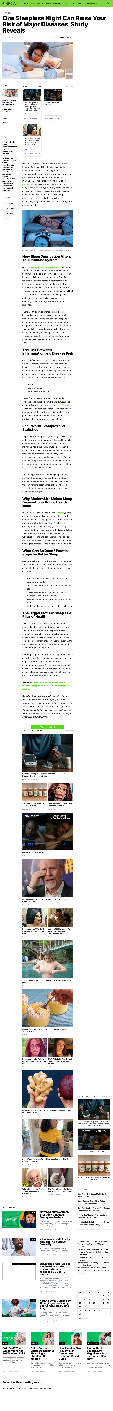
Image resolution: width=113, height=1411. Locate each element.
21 (99, 1307)
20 (94, 1307)
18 (85, 1307)
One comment (8, 37)
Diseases (48, 3)
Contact (50, 1388)
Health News (57, 3)
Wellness (32, 3)
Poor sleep (67, 405)
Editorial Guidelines (8, 1388)
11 (84, 1303)
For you (80, 3)
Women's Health (93, 1344)
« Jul (79, 1322)
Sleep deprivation (8, 165)
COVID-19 (16, 1264)
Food (74, 3)
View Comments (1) (47, 727)
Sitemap (43, 1388)
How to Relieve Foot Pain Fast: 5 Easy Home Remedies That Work (9, 102)
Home (26, 3)
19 (89, 1307)
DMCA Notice (21, 1388)
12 (89, 1303)
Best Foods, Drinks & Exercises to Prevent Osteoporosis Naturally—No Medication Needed (45, 685)
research (60, 513)
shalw (4, 123)
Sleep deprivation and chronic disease (8, 174)
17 (80, 1307)
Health (39, 3)
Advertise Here (91, 3)
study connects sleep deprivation (44, 267)
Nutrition (68, 3)
